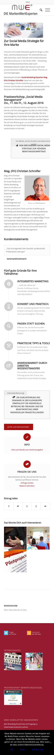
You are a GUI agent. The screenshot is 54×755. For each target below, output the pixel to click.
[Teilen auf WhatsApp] (27, 506)
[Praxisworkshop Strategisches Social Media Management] (23, 30)
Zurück (41, 248)
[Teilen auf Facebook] (8, 506)
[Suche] (39, 10)
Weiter (47, 248)
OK (12, 749)
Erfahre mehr (37, 749)
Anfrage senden (27, 483)
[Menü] (46, 10)
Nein (23, 749)
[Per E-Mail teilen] (45, 506)
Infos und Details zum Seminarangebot (27, 449)
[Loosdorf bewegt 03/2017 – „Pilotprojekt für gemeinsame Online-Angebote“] (15, 560)
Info (27, 444)
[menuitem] (27, 2)
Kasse (28, 2)
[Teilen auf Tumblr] (36, 506)
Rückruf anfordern (27, 486)
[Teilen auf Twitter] (17, 506)
